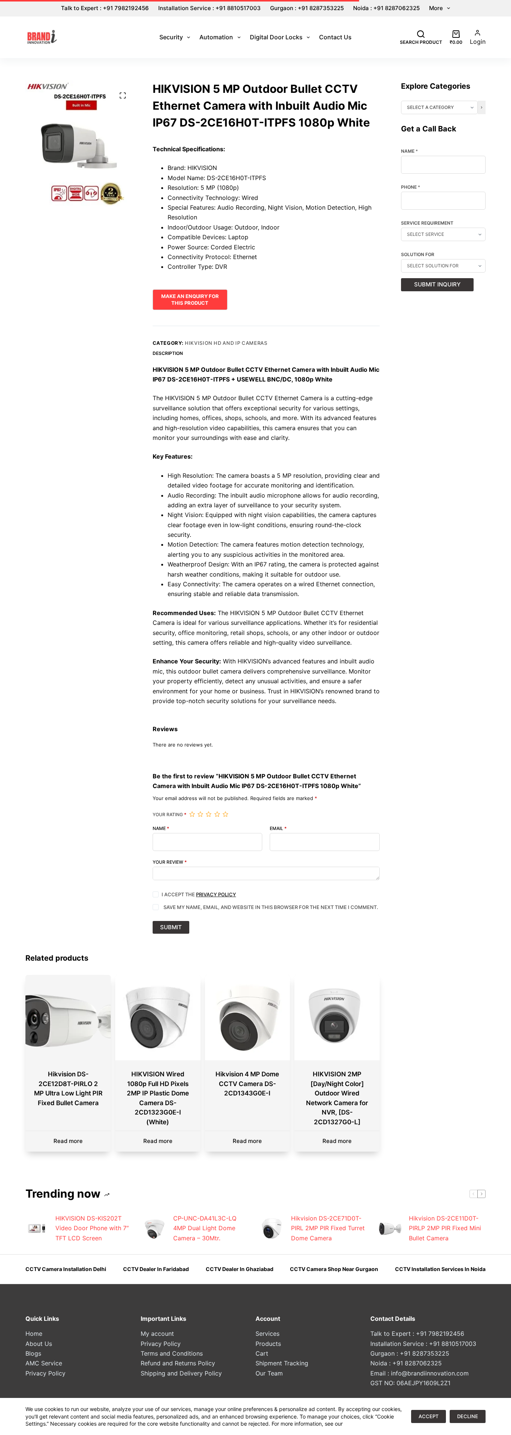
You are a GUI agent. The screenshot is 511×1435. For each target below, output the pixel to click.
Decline (467, 1416)
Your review (170, 862)
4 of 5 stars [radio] (217, 814)
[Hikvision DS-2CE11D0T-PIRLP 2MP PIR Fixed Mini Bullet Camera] (390, 1228)
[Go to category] (482, 107)
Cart (262, 1353)
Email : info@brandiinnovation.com (419, 1373)
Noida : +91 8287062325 (386, 8)
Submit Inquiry (437, 284)
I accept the (199, 894)
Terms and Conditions (172, 1353)
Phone (410, 187)
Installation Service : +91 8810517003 (209, 8)
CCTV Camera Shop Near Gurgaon (334, 1269)
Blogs (33, 1353)
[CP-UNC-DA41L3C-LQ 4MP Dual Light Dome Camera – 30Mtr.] (154, 1228)
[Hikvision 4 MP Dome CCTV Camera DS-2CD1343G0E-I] (247, 1017)
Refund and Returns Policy (178, 1363)
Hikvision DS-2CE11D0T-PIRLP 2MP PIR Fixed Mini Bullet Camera (445, 1228)
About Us (38, 1343)
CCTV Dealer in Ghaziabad (239, 1269)
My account (157, 1333)
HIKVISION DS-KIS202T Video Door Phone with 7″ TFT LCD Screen (92, 1228)
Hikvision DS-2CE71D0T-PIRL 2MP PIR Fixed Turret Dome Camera (328, 1228)
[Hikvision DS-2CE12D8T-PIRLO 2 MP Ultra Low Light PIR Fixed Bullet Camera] (68, 1017)
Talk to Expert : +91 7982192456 (105, 8)
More (436, 8)
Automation (216, 37)
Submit (171, 927)
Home (33, 1333)
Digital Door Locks (276, 37)
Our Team (269, 1373)
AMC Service (43, 1363)
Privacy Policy (216, 894)
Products (268, 1343)
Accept (428, 1416)
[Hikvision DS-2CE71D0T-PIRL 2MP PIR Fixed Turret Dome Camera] (272, 1228)
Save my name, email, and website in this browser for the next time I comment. (270, 907)
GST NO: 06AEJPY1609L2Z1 (410, 1383)
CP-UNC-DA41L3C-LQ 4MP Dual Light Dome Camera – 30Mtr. (204, 1228)
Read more (68, 1140)
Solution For (417, 254)
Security (171, 37)
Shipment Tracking (282, 1363)
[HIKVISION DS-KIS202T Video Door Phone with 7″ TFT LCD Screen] (36, 1228)
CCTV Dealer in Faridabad (156, 1269)
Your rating (169, 814)
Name (161, 828)
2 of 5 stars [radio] (200, 814)
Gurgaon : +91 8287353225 (307, 8)
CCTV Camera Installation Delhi (65, 1269)
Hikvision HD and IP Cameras (226, 343)
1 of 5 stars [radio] (192, 814)
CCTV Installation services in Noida (440, 1269)
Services (267, 1333)
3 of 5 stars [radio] (208, 814)
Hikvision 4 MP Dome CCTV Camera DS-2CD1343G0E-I (247, 1083)
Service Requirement (427, 223)
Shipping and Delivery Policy (181, 1373)
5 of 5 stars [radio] (225, 814)
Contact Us (335, 37)
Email (278, 828)
